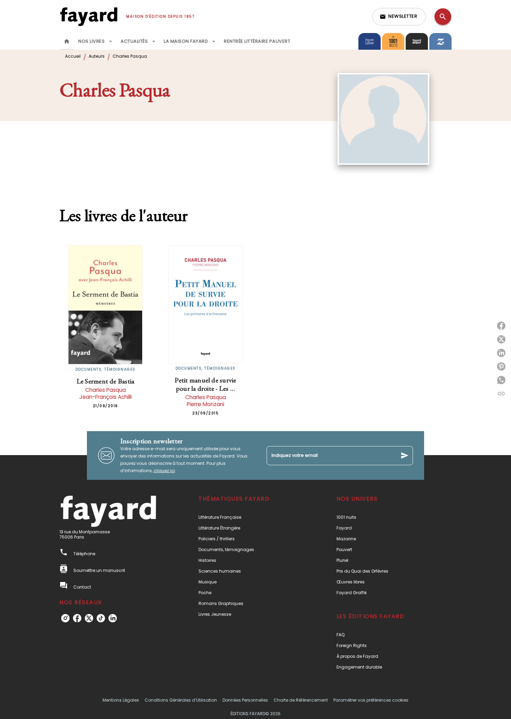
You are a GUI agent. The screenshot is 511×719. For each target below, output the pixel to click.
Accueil (73, 56)
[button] (399, 16)
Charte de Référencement (301, 700)
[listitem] (65, 618)
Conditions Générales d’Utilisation (181, 700)
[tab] (66, 41)
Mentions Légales (121, 700)
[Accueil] (88, 16)
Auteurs (97, 56)
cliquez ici (164, 471)
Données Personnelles (245, 700)
